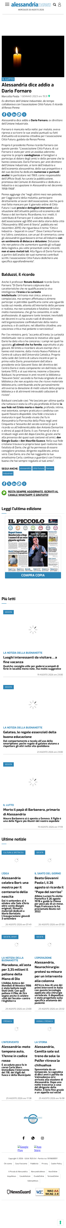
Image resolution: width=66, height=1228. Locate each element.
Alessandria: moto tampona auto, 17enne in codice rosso (16, 1053)
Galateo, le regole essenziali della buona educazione (29, 734)
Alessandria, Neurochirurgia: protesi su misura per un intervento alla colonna (48, 971)
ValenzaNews (32, 1181)
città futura (38, 468)
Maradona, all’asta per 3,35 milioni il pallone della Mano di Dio (16, 972)
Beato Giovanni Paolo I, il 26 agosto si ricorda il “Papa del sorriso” (49, 885)
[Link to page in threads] (24, 114)
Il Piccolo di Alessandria (18, 1171)
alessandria (25, 468)
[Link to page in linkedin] (14, 114)
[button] (54, 4)
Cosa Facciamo (21, 1163)
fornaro (49, 468)
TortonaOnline (53, 1176)
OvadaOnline (39, 1176)
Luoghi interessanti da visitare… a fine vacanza (30, 659)
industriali (8, 473)
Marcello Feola (10, 96)
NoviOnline (53, 1171)
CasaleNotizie (25, 1176)
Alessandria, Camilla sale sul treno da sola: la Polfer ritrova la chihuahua (47, 1055)
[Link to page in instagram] (42, 1138)
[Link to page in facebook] (4, 114)
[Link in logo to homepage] (31, 5)
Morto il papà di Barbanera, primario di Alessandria (31, 811)
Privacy (45, 1163)
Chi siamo (8, 1163)
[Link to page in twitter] (9, 114)
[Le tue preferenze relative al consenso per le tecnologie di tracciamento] (60, 1222)
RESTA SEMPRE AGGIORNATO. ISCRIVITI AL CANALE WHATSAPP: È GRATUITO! (33, 493)
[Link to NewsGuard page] (20, 1192)
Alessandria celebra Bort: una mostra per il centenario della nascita (15, 887)
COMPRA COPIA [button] (33, 575)
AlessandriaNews (38, 1171)
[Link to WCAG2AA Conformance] (46, 1192)
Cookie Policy (56, 1163)
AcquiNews (11, 1176)
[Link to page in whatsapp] (19, 114)
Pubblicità (34, 1163)
